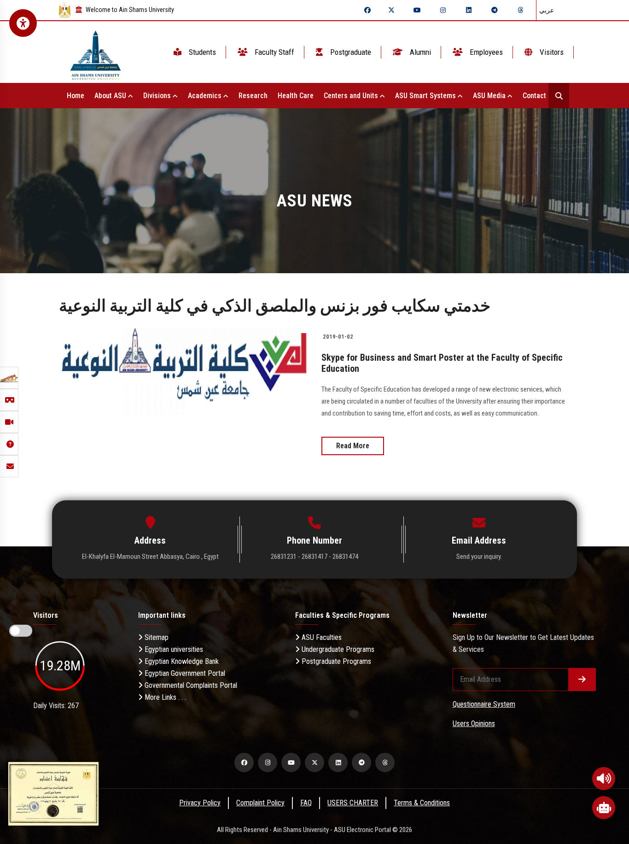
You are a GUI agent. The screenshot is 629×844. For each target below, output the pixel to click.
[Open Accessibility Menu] (23, 23)
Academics (205, 95)
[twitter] (391, 10)
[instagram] (443, 10)
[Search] (558, 95)
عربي (546, 10)
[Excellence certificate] (53, 793)
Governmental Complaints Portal (190, 685)
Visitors (551, 52)
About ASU (111, 95)
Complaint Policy (260, 802)
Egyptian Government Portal (184, 673)
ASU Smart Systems (426, 95)
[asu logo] (95, 52)
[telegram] (494, 10)
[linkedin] (469, 10)
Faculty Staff (273, 52)
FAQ (306, 802)
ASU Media (490, 95)
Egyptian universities (173, 649)
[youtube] (417, 10)
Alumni (419, 52)
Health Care (296, 95)
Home (75, 95)
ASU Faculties (321, 637)
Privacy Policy (200, 802)
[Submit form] (582, 679)
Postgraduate (349, 52)
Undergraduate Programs (337, 649)
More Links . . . (164, 697)
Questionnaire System (484, 704)
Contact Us (540, 95)
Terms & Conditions (422, 802)
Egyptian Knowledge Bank (181, 661)
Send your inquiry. (479, 556)
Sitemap (156, 637)
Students (201, 52)
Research (253, 95)
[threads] (520, 10)
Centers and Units (352, 95)
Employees (485, 52)
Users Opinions (474, 723)
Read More (352, 445)
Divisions (158, 95)
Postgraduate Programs (335, 661)
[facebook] (367, 10)
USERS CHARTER (352, 802)
